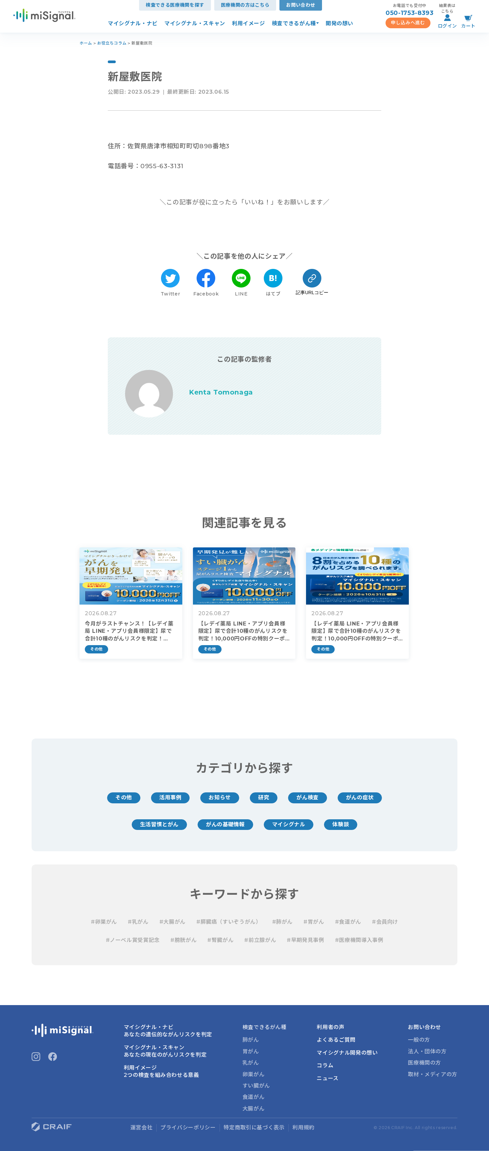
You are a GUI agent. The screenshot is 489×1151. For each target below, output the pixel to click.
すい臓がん (256, 1086)
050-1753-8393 (409, 13)
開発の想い (339, 23)
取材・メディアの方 (432, 1074)
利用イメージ (248, 23)
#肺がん (282, 922)
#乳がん (138, 922)
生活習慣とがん (159, 824)
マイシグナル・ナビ (133, 23)
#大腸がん (172, 922)
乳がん (251, 1063)
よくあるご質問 (336, 1040)
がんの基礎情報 (225, 824)
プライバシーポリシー (188, 1127)
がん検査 (307, 797)
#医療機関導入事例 (359, 940)
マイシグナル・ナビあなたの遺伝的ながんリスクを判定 (168, 1031)
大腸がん (254, 1108)
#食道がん (348, 922)
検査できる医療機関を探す (175, 5)
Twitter (170, 294)
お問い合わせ (300, 5)
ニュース (328, 1078)
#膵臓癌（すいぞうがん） (228, 922)
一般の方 (419, 1040)
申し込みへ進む (408, 23)
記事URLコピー (312, 292)
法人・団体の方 (427, 1051)
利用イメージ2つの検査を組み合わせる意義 (161, 1071)
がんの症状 (360, 797)
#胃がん (313, 922)
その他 (123, 797)
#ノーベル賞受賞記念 (133, 940)
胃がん (251, 1051)
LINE (241, 294)
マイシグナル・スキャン (194, 23)
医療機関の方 (424, 1063)
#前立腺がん (260, 940)
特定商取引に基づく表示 (254, 1127)
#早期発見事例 (305, 940)
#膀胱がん (183, 940)
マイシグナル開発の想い (347, 1053)
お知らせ (220, 797)
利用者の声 (330, 1027)
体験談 (340, 824)
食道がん (254, 1097)
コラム (325, 1065)
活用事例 (170, 797)
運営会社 (141, 1127)
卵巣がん (254, 1074)
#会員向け (385, 922)
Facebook (206, 294)
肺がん (251, 1040)
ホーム (86, 43)
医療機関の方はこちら (245, 5)
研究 (263, 797)
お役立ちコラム (111, 43)
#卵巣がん (104, 922)
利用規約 (303, 1127)
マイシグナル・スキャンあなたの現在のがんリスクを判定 (165, 1051)
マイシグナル (288, 824)
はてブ (273, 294)
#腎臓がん (220, 940)
